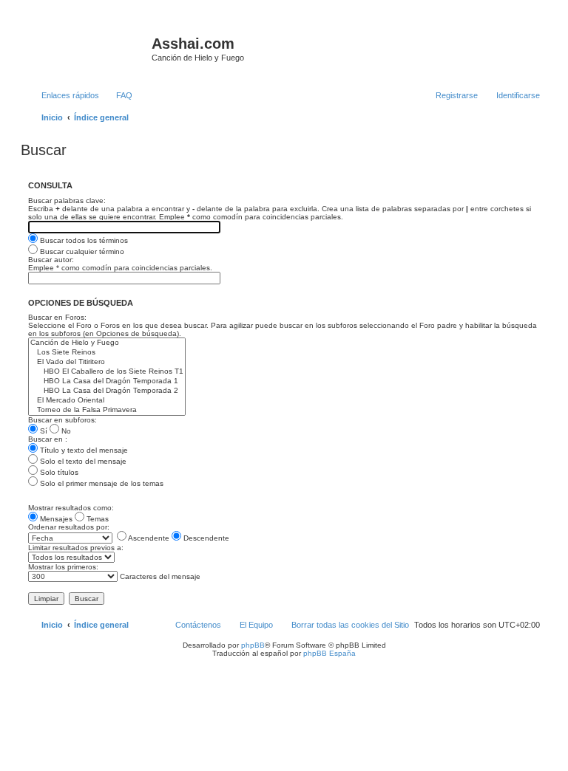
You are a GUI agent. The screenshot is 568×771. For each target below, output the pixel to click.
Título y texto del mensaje (83, 450)
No (65, 431)
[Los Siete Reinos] (107, 352)
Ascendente (147, 538)
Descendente (205, 538)
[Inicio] (88, 48)
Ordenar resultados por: (68, 527)
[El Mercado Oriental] (107, 400)
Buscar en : (47, 439)
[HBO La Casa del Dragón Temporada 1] (107, 381)
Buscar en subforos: (62, 420)
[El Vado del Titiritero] (107, 362)
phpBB (253, 645)
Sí (42, 431)
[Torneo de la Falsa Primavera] (107, 410)
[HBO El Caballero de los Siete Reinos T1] (107, 372)
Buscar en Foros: (57, 317)
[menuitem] (117, 95)
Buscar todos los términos (83, 240)
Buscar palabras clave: (67, 200)
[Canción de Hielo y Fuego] (107, 343)
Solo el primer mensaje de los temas (100, 483)
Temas (96, 519)
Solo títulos (58, 472)
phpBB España (329, 653)
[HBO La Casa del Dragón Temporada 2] (107, 391)
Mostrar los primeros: (63, 567)
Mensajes (55, 519)
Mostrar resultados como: (71, 508)
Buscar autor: (51, 260)
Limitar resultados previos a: (76, 548)
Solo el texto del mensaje (82, 461)
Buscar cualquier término (81, 251)
